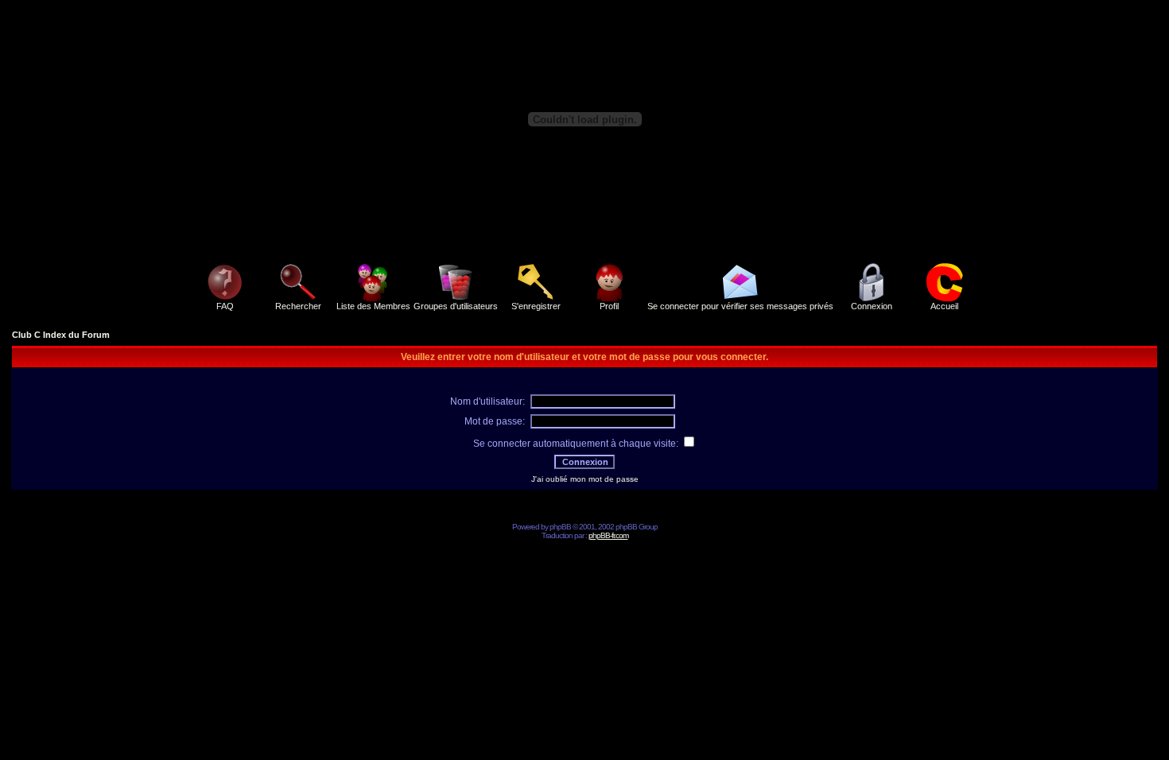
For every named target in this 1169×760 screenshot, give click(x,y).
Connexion (871, 306)
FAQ (225, 306)
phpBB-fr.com (608, 535)
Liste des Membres (373, 306)
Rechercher (298, 306)
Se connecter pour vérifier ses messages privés (740, 306)
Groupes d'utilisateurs (456, 306)
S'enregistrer (536, 306)
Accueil (944, 306)
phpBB (560, 526)
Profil (609, 306)
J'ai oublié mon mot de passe (585, 479)
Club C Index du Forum (61, 334)
